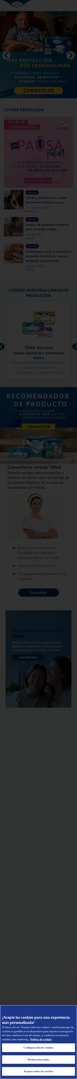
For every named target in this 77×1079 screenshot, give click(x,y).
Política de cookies (41, 1039)
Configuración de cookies (38, 1047)
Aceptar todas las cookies (38, 1071)
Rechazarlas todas (38, 1059)
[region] (38, 1042)
